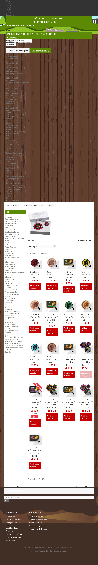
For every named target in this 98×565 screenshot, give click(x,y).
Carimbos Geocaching (13, 153)
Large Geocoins (11, 65)
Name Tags (10, 69)
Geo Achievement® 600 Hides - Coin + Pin (86, 403)
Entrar (8, 1)
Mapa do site (10, 540)
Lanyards (9, 144)
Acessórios (12, 164)
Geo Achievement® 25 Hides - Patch (69, 276)
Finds (8, 84)
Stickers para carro (11, 330)
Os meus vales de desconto (37, 529)
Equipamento (13, 125)
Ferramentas (10, 157)
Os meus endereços (35, 523)
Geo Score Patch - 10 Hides (34, 275)
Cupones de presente (13, 183)
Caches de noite (11, 121)
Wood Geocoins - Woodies (14, 337)
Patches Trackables (12, 76)
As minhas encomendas (36, 516)
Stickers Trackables (12, 78)
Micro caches (10, 104)
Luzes (8, 147)
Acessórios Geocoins (13, 155)
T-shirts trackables (12, 134)
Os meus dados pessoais (36, 526)
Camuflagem (10, 117)
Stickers (8, 170)
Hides (8, 86)
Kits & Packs (10, 97)
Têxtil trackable (11, 80)
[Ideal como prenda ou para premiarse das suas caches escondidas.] (35, 262)
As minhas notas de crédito (37, 520)
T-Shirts (8, 129)
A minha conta (36, 512)
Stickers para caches (13, 110)
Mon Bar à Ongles (52, 551)
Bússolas (9, 151)
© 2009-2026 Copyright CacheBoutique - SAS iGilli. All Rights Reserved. (49, 548)
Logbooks (9, 112)
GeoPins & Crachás (12, 168)
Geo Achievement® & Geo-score (17, 82)
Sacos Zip (8, 281)
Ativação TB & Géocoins (14, 534)
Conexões (9, 531)
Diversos (8, 320)
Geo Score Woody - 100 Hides (51, 359)
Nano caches (10, 101)
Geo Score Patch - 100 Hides (35, 359)
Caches (11, 91)
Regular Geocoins (12, 63)
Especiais (11, 196)
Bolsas (8, 149)
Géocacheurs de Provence (15, 181)
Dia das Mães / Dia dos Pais (15, 185)
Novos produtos (14, 189)
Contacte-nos (10, 15)
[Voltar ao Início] (8, 205)
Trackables (12, 59)
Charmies (63, 551)
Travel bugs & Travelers (14, 74)
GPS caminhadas (11, 140)
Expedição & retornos (13, 520)
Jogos (8, 174)
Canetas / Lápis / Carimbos (15, 114)
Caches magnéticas (12, 99)
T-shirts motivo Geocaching (15, 132)
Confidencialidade (12, 528)
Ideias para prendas (15, 179)
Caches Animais (11, 108)
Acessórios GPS (11, 142)
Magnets (9, 119)
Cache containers (12, 93)
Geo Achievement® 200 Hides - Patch (69, 360)
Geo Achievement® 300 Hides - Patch (34, 403)
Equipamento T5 (11, 159)
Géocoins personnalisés (14, 537)
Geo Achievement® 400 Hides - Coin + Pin (52, 403)
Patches (8, 172)
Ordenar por (32, 247)
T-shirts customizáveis (14, 136)
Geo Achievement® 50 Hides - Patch (52, 318)
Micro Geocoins (11, 71)
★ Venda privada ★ (12, 200)
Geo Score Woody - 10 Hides (52, 275)
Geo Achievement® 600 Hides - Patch (34, 451)
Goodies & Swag (12, 166)
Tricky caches (10, 95)
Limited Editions (11, 67)
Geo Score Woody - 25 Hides (35, 317)
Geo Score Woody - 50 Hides (86, 317)
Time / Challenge (11, 247)
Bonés (8, 138)
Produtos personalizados (14, 348)
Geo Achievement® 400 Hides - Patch (69, 403)
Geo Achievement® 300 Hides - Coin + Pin (86, 360)
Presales (8, 352)
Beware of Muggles (38, 551)
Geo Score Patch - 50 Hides (69, 317)
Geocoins (9, 61)
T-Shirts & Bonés (12, 127)
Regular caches (11, 106)
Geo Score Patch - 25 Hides (86, 275)
